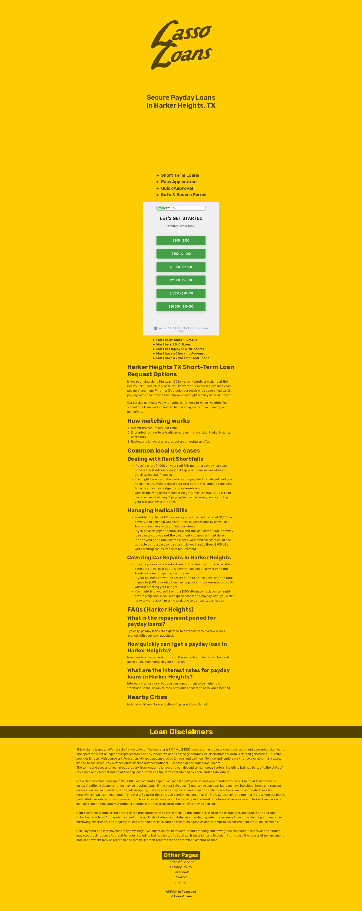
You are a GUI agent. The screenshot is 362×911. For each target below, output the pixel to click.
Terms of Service (181, 862)
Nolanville (134, 704)
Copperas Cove (185, 704)
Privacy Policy (181, 867)
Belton (169, 704)
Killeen (147, 704)
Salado (158, 704)
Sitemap (181, 882)
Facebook (181, 872)
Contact (181, 877)
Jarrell (202, 704)
